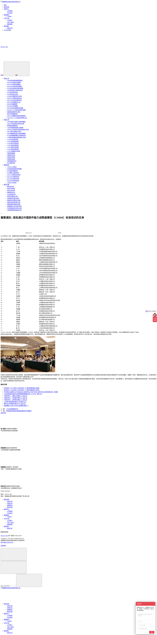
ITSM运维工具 (11, 194)
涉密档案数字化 (11, 161)
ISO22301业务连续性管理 (14, 86)
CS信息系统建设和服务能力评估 (16, 137)
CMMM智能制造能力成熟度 (15, 127)
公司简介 (9, 20)
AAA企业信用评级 (12, 139)
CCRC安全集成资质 (13, 141)
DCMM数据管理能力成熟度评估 (16, 135)
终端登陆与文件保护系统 (14, 206)
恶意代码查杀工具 (12, 196)
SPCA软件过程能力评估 (14, 131)
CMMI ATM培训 (11, 182)
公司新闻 (9, 11)
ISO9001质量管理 (12, 104)
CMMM (9, 16)
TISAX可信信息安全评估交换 (15, 123)
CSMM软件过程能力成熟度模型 (16, 121)
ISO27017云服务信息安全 (14, 98)
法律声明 (3, 545)
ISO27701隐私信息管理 (13, 84)
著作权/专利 (10, 186)
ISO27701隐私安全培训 (13, 174)
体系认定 (6, 78)
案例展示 (6, 515)
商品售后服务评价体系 (13, 112)
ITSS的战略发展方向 (12, 409)
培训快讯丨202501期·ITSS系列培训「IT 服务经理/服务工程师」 (22, 388)
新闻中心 (6, 509)
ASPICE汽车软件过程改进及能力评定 (18, 129)
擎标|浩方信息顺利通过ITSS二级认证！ (15, 403)
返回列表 (3, 413)
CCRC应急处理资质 (13, 149)
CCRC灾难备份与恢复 (13, 151)
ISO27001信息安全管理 (13, 82)
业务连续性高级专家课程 (14, 169)
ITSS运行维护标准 (12, 92)
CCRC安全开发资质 (13, 143)
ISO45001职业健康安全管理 (15, 108)
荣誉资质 (9, 24)
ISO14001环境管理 (12, 106)
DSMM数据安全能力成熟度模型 (16, 133)
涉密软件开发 (11, 155)
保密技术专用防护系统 (13, 200)
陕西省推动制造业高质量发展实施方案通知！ (19, 411)
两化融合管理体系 (12, 125)
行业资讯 (9, 13)
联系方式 (9, 28)
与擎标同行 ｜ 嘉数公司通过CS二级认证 (15, 396)
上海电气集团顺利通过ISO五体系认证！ (15, 401)
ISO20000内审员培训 (13, 180)
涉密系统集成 (11, 153)
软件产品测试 (11, 188)
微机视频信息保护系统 (13, 204)
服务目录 (6, 499)
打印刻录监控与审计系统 (14, 208)
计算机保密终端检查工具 (14, 210)
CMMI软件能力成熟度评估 (15, 90)
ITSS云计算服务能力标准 (14, 96)
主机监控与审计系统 (13, 198)
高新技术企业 (11, 192)
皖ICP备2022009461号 (7, 542)
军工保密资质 (11, 163)
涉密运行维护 (11, 157)
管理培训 (6, 165)
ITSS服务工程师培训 (13, 172)
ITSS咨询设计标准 (12, 94)
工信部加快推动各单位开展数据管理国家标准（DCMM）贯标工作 (23, 394)
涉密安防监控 (11, 159)
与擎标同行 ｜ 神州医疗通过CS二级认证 (15, 398)
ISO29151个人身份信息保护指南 (16, 110)
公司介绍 (6, 518)
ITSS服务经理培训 (12, 171)
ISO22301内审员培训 (13, 176)
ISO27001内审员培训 (13, 178)
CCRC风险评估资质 (13, 147)
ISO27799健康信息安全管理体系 (16, 116)
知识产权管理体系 (12, 114)
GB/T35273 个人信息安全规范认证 (17, 117)
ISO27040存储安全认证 (13, 102)
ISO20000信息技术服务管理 (15, 88)
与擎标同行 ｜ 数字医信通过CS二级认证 (15, 399)
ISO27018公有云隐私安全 (14, 100)
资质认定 (6, 119)
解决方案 (6, 184)
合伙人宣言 (10, 22)
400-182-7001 (4, 535)
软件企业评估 (11, 190)
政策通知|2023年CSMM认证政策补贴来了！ (16, 405)
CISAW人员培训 (12, 167)
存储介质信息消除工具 (13, 202)
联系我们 (6, 526)
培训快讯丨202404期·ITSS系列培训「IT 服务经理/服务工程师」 (22, 390)
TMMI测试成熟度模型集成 (14, 80)
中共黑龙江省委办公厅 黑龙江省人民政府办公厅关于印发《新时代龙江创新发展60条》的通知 (31, 392)
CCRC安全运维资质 (13, 145)
